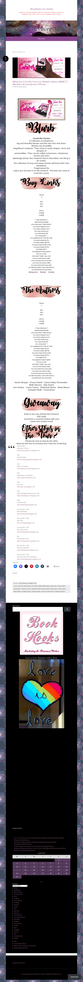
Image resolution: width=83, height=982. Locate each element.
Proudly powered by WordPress (30, 974)
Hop (15, 909)
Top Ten (16, 932)
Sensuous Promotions (47, 591)
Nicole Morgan (36, 591)
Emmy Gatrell (45, 589)
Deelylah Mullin (36, 589)
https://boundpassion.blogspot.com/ (28, 496)
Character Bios (18, 894)
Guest (15, 907)
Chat (15, 896)
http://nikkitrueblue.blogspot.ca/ (27, 514)
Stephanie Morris (60, 591)
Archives (15, 884)
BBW (40, 586)
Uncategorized (18, 936)
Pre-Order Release (19, 917)
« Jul (40, 881)
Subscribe (74, 977)
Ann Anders (34, 586)
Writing (16, 938)
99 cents (20, 586)
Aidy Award (27, 586)
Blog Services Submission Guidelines (25, 946)
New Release (23, 583)
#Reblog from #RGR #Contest (23, 844)
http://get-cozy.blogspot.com (26, 487)
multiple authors (26, 591)
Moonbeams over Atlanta (41, 8)
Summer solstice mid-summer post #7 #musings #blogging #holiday (34, 846)
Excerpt (16, 905)
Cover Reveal (18, 900)
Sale (15, 927)
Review (16, 925)
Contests (16, 898)
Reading (16, 921)
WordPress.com (56, 974)
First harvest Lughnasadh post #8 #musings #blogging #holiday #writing (35, 842)
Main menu (41, 38)
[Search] (67, 609)
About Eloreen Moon (20, 943)
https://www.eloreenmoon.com (26, 477)
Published (17, 919)
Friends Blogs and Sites (21, 948)
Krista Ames (53, 589)
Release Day (18, 923)
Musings (16, 913)
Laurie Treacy (62, 589)
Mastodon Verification (19, 963)
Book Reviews (18, 892)
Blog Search (16, 606)
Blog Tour (54, 586)
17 (17, 870)
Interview (16, 911)
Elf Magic (16, 902)
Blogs (15, 888)
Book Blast (17, 890)
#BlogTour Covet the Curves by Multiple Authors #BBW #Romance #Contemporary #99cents (39, 83)
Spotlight (30, 583)
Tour (35, 583)
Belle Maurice (46, 586)
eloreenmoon (23, 86)
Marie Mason (17, 591)
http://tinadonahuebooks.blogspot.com (29, 559)
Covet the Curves (26, 589)
